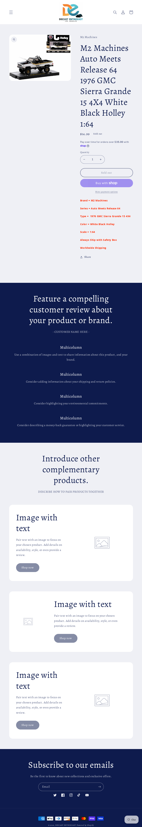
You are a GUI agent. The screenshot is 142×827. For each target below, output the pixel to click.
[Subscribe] (100, 787)
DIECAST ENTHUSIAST (65, 825)
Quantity (84, 152)
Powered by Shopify (85, 825)
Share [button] (87, 257)
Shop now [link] (27, 567)
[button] (11, 12)
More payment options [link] (106, 191)
